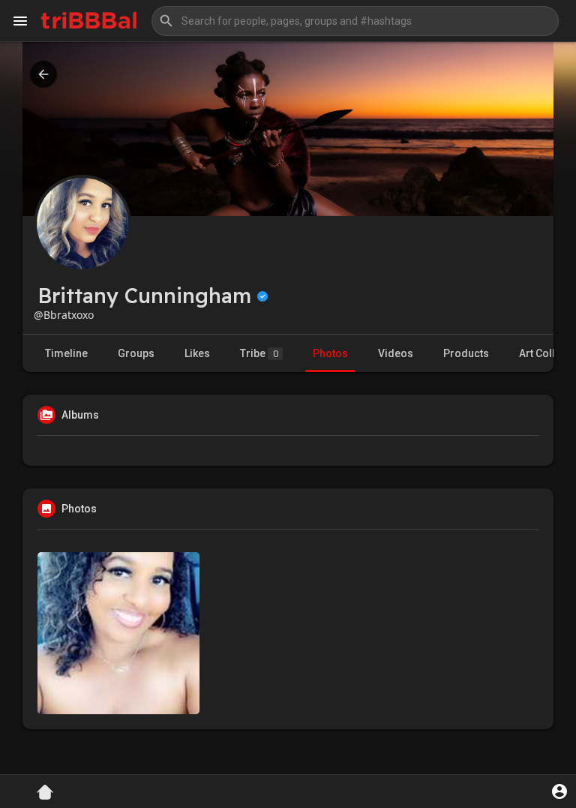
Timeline (66, 353)
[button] (355, 21)
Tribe (259, 353)
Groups (136, 353)
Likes (197, 353)
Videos (395, 353)
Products (466, 353)
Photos (330, 353)
